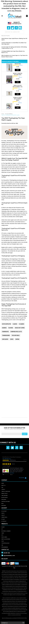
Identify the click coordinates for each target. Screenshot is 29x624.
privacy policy (4, 493)
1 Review (21, 65)
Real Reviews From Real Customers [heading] (12, 457)
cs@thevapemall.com (9, 555)
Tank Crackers (4, 495)
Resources (3, 505)
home (2, 483)
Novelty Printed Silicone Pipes (17, 74)
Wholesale (3, 499)
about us (3, 485)
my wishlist (3, 521)
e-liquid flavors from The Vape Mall (9, 155)
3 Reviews (20, 76)
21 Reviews (20, 102)
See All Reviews (7, 458)
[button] (24, 460)
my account (4, 511)
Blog (2, 503)
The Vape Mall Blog (8, 113)
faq (2, 487)
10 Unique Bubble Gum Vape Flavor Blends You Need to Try (13, 51)
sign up (3, 515)
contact (3, 489)
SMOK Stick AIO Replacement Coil (18, 86)
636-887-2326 (6, 553)
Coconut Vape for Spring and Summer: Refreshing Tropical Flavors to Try (14, 47)
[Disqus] (14, 360)
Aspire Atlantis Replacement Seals (17, 99)
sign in (2, 513)
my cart (3, 519)
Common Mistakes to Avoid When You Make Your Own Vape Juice (13, 43)
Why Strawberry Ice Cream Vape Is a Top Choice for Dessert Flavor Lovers (14, 56)
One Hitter (18, 63)
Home (2, 113)
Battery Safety (4, 497)
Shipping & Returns (5, 501)
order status (4, 517)
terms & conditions (5, 491)
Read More (8, 473)
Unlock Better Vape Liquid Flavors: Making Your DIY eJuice (14, 39)
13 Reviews (20, 88)
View (18, 70)
